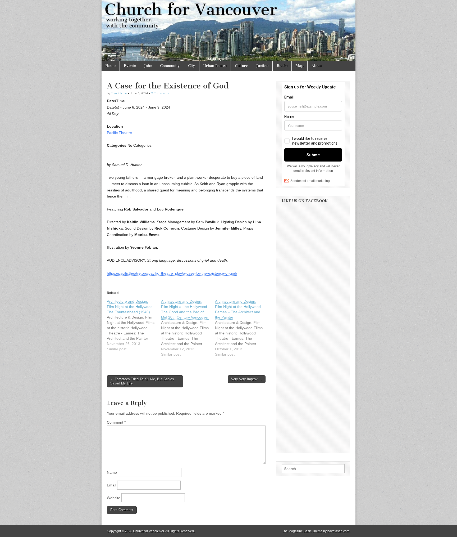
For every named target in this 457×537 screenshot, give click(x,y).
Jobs (148, 66)
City (191, 66)
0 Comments (160, 93)
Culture (241, 66)
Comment (116, 422)
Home (111, 66)
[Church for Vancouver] (228, 30)
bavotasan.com (338, 531)
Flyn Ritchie (119, 93)
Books (282, 66)
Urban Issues (215, 66)
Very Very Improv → (246, 379)
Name (112, 472)
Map (299, 66)
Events (130, 66)
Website (113, 498)
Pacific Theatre (119, 133)
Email (111, 485)
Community (170, 66)
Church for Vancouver (148, 531)
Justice (262, 66)
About (317, 66)
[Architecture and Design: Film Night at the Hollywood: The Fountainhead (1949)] (134, 325)
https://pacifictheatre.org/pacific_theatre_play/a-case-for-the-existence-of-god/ (172, 273)
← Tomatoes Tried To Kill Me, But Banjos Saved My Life (142, 381)
